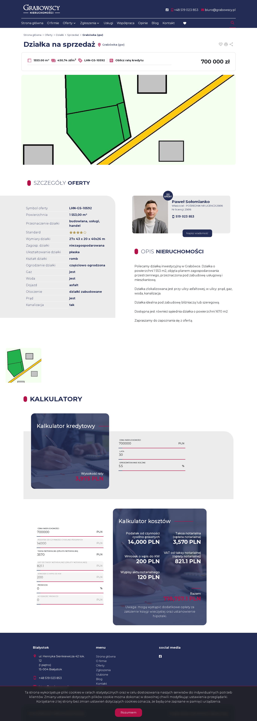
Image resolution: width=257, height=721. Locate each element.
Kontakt (169, 23)
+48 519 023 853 (50, 678)
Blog (155, 23)
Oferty (68, 23)
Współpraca (125, 23)
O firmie (53, 23)
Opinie (143, 23)
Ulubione (102, 674)
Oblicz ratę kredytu (129, 60)
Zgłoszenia (103, 670)
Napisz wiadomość (197, 233)
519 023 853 (185, 216)
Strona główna (32, 23)
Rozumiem (128, 712)
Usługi (108, 23)
